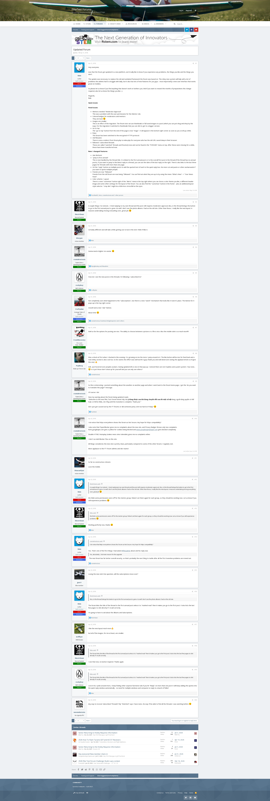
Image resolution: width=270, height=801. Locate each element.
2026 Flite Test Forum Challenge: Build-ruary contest (99, 761)
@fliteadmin (126, 551)
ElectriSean (79, 214)
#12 (196, 479)
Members (160, 24)
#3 (196, 226)
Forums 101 (96, 749)
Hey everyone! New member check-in (93, 754)
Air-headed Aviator (84, 742)
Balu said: (93, 513)
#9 (196, 381)
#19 (196, 670)
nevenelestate (79, 712)
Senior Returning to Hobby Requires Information (97, 733)
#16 (196, 591)
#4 (196, 247)
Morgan (79, 238)
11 (112, 763)
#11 (196, 458)
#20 (196, 700)
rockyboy (79, 285)
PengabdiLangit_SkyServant (86, 756)
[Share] (193, 63)
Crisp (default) (79, 793)
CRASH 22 (177, 756)
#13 (196, 508)
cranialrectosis (79, 259)
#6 (196, 297)
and (99, 266)
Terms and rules (170, 793)
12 (114, 763)
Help (185, 793)
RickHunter (178, 763)
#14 (196, 537)
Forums (99, 24)
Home (78, 24)
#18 (196, 646)
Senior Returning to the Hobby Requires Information (99, 747)
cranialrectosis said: (96, 541)
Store (88, 24)
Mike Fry (80, 735)
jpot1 (79, 582)
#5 (196, 273)
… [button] (80, 58)
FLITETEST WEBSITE (79, 787)
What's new (115, 24)
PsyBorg (79, 366)
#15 (196, 570)
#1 (196, 63)
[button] (104, 23)
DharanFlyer (79, 470)
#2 (196, 202)
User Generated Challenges (102, 763)
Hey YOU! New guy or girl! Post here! (104, 735)
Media (146, 24)
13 (117, 763)
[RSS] (195, 793)
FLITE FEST (89, 787)
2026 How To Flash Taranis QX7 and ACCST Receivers (99, 740)
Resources (132, 24)
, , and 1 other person (107, 195)
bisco (176, 742)
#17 (196, 624)
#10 (196, 418)
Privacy (180, 793)
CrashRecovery (79, 340)
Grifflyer (79, 637)
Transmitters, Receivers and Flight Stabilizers (112, 742)
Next (87, 58)
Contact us (160, 793)
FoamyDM (81, 763)
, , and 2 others (107, 321)
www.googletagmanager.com (147, 429)
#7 (196, 327)
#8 (196, 353)
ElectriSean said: (95, 484)
